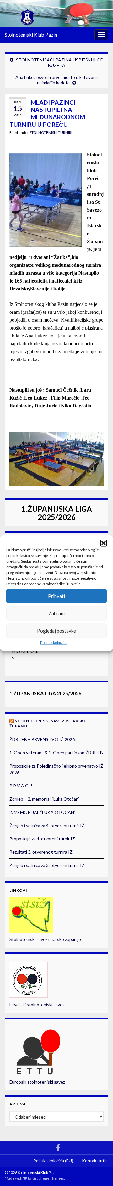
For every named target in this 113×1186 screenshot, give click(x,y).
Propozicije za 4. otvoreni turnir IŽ (42, 838)
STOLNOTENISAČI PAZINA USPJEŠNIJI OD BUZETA (60, 62)
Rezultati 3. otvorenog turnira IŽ (41, 852)
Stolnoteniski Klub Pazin (31, 35)
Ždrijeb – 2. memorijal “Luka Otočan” (44, 799)
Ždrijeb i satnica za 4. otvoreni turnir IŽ (46, 825)
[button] (103, 543)
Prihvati (56, 596)
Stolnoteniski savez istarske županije (45, 939)
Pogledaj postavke (56, 631)
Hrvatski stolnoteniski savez (36, 1004)
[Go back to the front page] (56, 13)
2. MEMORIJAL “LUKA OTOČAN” (42, 812)
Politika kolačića (53, 642)
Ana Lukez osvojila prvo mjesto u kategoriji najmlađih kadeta (56, 79)
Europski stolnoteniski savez (37, 1081)
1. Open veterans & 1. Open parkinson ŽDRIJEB (56, 752)
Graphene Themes (48, 1178)
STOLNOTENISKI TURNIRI (51, 132)
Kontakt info (94, 1160)
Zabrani (56, 613)
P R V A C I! (20, 785)
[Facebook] (58, 1146)
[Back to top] (99, 1172)
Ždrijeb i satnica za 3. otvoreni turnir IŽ (46, 865)
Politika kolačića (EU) (53, 1160)
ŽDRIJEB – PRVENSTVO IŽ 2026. (42, 739)
